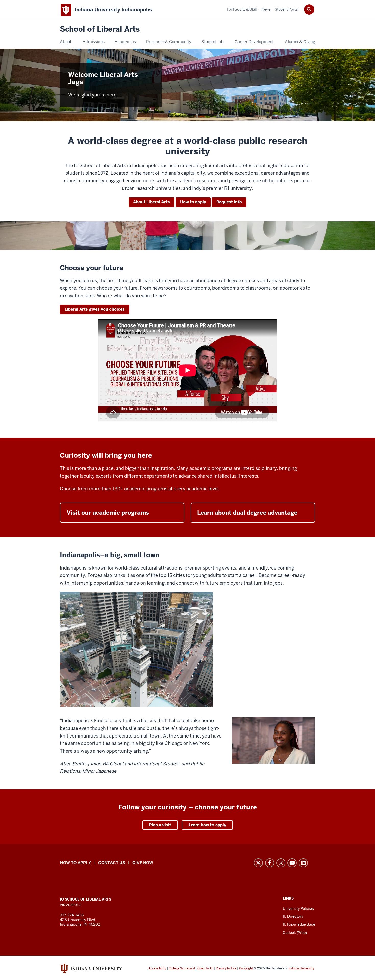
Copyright (246, 968)
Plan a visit (160, 825)
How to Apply (75, 862)
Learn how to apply (207, 825)
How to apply (193, 202)
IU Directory (293, 916)
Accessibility (157, 968)
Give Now (142, 862)
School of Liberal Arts (100, 29)
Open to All (205, 968)
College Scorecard (182, 968)
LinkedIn (303, 862)
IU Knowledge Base (299, 924)
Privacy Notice (226, 968)
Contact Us (111, 862)
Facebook (269, 862)
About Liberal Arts (151, 202)
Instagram (280, 862)
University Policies (298, 908)
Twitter (258, 862)
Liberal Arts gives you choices (95, 309)
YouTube (292, 862)
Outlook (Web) (295, 932)
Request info (229, 202)
